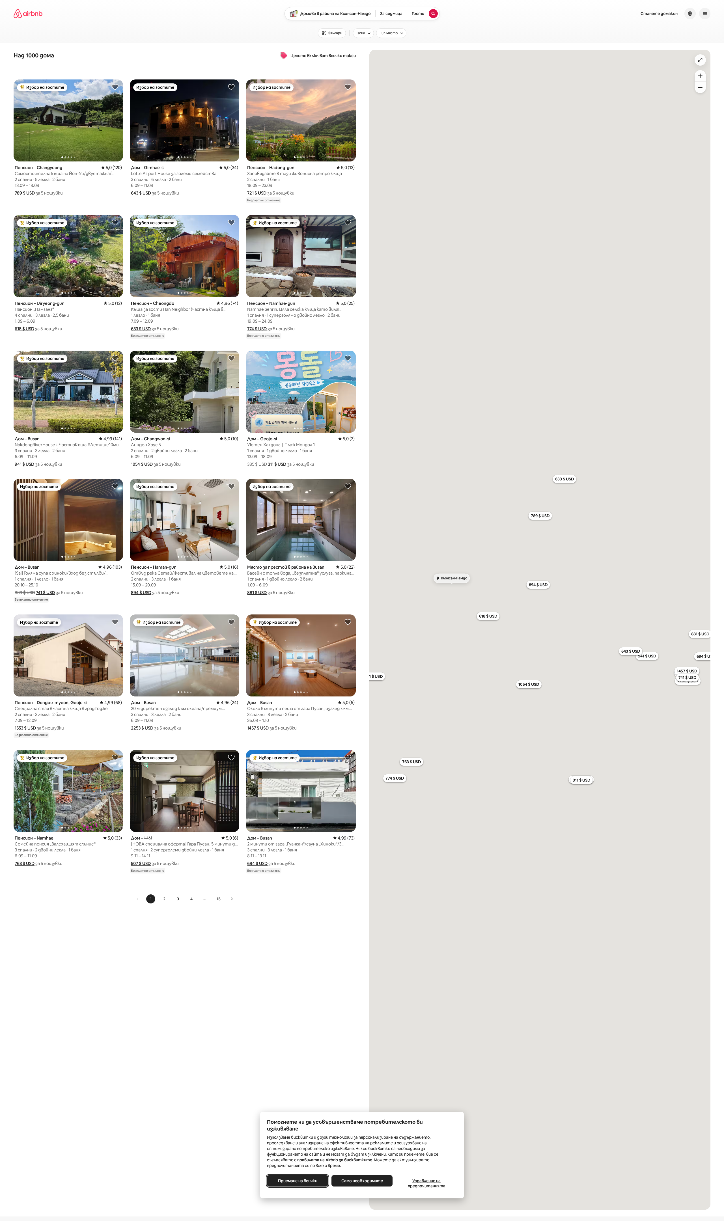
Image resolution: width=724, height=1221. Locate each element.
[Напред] (231, 898)
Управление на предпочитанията (426, 1183)
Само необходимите (362, 1180)
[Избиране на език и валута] (690, 13)
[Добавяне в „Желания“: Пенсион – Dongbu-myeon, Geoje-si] (115, 621)
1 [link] (151, 898)
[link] (137, 898)
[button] (25, 193)
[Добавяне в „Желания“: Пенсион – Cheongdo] (231, 222)
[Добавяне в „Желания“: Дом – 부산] (231, 757)
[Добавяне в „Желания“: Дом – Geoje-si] (347, 358)
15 (219, 898)
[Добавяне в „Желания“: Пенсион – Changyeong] (115, 86)
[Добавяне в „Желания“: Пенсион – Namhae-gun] (347, 222)
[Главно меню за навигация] (704, 13)
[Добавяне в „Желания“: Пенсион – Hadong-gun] (347, 86)
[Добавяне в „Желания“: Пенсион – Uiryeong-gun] (115, 222)
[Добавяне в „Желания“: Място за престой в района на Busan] (347, 486)
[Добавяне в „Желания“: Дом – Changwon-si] (231, 358)
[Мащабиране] (700, 75)
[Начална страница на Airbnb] (28, 13)
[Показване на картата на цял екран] (700, 60)
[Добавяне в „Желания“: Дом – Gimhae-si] (231, 86)
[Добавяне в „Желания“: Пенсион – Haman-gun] (231, 486)
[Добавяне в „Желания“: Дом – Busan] (115, 358)
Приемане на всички (297, 1180)
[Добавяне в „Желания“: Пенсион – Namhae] (115, 757)
